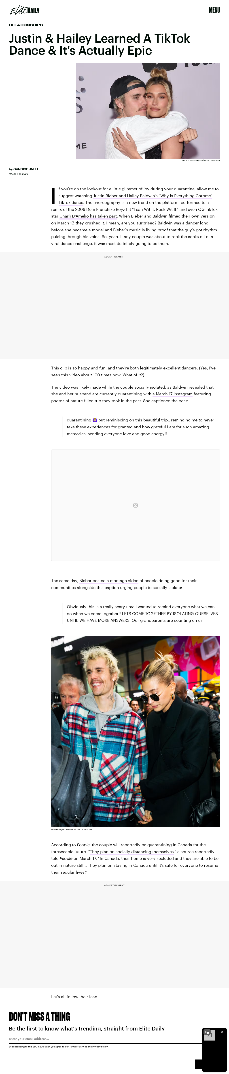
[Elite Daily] (24, 10)
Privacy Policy (100, 1046)
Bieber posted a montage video (108, 580)
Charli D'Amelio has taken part (88, 216)
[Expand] (207, 1032)
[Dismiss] (221, 1032)
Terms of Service (78, 1046)
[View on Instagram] (135, 505)
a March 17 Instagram (173, 393)
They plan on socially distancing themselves (132, 851)
